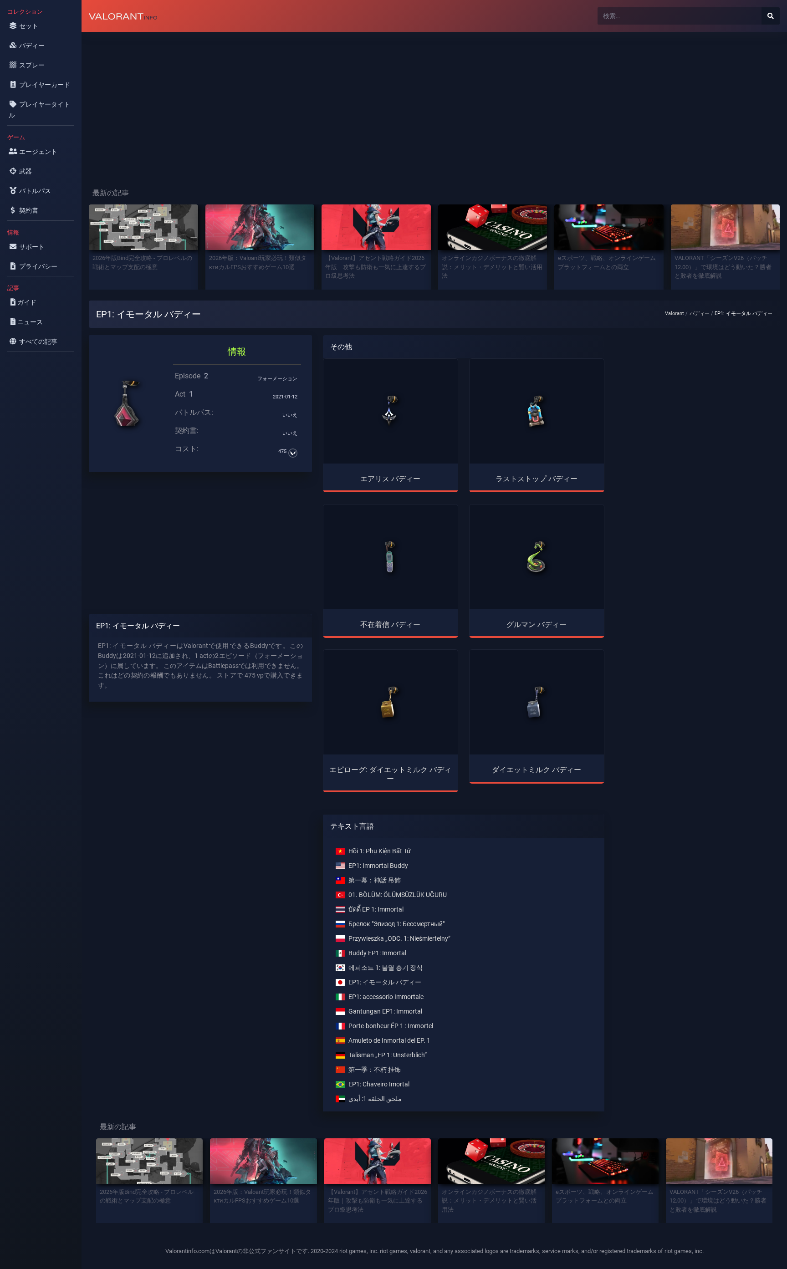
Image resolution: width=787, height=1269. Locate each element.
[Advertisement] (355, 103)
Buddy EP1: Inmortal (377, 953)
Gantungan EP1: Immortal (385, 1011)
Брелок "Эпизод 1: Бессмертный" (396, 924)
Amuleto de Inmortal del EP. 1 (389, 1041)
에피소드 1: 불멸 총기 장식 (385, 968)
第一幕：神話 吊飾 (374, 880)
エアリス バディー (390, 478)
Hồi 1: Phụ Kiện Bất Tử (379, 851)
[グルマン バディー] (536, 557)
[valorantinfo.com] (123, 15)
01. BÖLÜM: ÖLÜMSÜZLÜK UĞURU (397, 895)
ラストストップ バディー (536, 478)
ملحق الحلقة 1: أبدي (375, 1099)
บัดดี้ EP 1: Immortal (376, 909)
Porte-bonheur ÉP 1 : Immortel (390, 1026)
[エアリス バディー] (390, 411)
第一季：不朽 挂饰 (374, 1070)
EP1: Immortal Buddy (378, 866)
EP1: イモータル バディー (384, 982)
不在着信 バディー (390, 624)
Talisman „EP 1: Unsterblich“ (387, 1055)
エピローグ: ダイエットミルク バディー (390, 774)
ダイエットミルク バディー (536, 769)
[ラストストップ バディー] (536, 411)
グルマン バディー (536, 624)
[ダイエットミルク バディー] (536, 702)
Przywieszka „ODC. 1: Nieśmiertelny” (399, 939)
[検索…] (770, 16)
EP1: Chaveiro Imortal (378, 1084)
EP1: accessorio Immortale (386, 997)
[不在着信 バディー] (390, 557)
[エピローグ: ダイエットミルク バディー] (390, 702)
